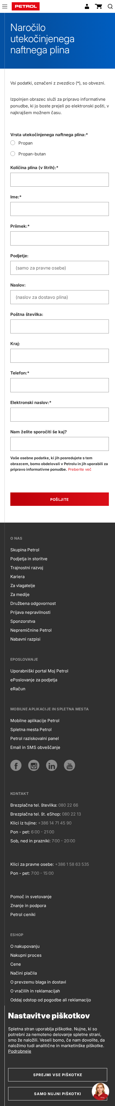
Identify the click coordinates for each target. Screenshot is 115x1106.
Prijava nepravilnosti (30, 612)
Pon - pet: (20, 832)
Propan (25, 143)
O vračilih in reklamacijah (35, 991)
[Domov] (26, 6)
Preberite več (79, 469)
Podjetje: (19, 255)
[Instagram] (33, 765)
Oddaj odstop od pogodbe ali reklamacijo (50, 999)
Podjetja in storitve (28, 558)
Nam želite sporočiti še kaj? (38, 431)
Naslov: (18, 285)
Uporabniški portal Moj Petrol (39, 671)
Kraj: (15, 343)
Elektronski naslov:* (30, 402)
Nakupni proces (26, 955)
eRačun (17, 688)
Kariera (17, 576)
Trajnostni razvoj (26, 567)
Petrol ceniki (22, 914)
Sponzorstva (22, 621)
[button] (4, 7)
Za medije (20, 594)
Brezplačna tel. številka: (33, 805)
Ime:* (15, 196)
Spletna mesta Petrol (31, 729)
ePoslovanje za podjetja (33, 679)
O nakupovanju (25, 946)
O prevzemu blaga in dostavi (38, 982)
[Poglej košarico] (98, 6)
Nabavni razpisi (25, 639)
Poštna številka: (26, 314)
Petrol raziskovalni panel (34, 738)
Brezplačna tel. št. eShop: (35, 814)
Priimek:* (20, 226)
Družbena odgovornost (33, 603)
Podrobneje (19, 1051)
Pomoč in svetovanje (31, 896)
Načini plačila (23, 973)
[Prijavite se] (86, 6)
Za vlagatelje (22, 585)
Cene (15, 964)
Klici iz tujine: (23, 823)
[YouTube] (69, 765)
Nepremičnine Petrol (31, 630)
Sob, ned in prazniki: (30, 840)
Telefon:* (19, 373)
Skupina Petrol (24, 549)
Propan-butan (32, 154)
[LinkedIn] (51, 765)
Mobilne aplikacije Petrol (34, 720)
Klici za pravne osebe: (32, 864)
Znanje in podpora (28, 905)
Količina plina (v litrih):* (34, 167)
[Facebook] (15, 765)
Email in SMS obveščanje (35, 747)
